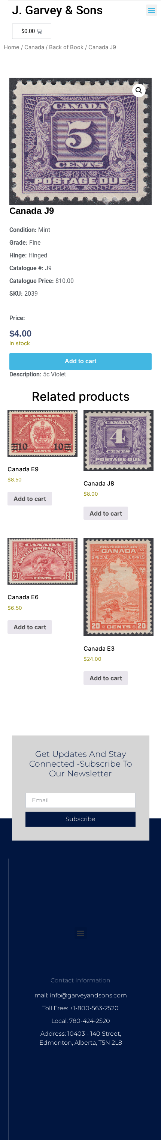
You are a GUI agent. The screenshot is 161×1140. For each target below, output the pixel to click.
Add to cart (80, 361)
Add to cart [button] (29, 498)
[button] (151, 10)
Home (11, 47)
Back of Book (66, 47)
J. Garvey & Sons (57, 10)
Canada (34, 47)
